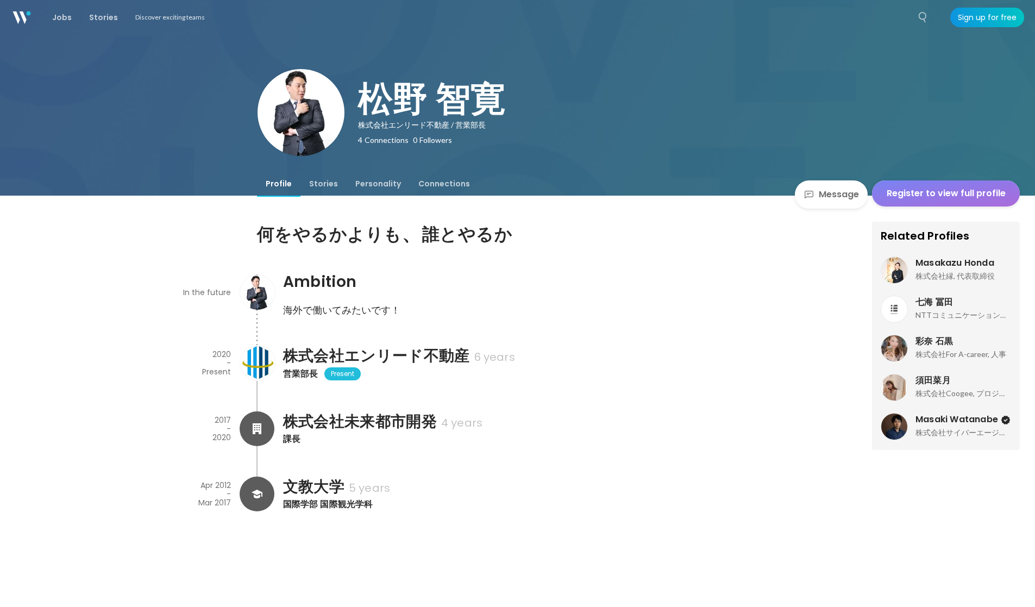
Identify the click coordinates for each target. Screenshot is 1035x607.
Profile (279, 183)
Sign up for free (987, 17)
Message (839, 194)
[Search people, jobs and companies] (923, 17)
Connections (444, 183)
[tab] (278, 184)
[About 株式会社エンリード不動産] (257, 363)
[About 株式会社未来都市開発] (257, 428)
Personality (378, 183)
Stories (323, 183)
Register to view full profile (946, 193)
